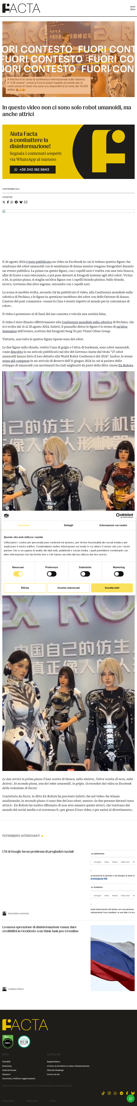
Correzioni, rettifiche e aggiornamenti (18, 1078)
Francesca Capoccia (18, 913)
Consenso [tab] (24, 525)
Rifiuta (25, 587)
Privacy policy (8, 1101)
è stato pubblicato (38, 262)
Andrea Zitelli (16, 989)
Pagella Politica (53, 1061)
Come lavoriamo (9, 1070)
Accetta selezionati (68, 587)
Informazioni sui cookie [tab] (113, 525)
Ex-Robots (125, 365)
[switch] (51, 574)
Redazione (7, 1065)
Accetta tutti (112, 587)
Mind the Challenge (55, 1070)
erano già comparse (16, 361)
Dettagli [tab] (68, 525)
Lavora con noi (53, 1074)
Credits (53, 1101)
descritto (17, 352)
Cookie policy (32, 1101)
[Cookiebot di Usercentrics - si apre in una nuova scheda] (118, 515)
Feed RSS (6, 1061)
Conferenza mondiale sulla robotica (87, 322)
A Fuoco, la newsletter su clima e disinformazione (68, 1065)
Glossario (6, 1074)
